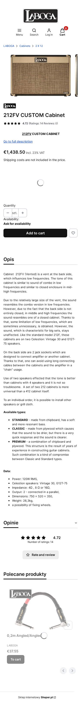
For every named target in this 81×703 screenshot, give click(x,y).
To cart (16, 659)
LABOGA (8, 46)
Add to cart (35, 233)
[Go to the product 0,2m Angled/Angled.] (40, 608)
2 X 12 (39, 46)
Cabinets (24, 46)
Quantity (9, 205)
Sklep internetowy (35, 697)
